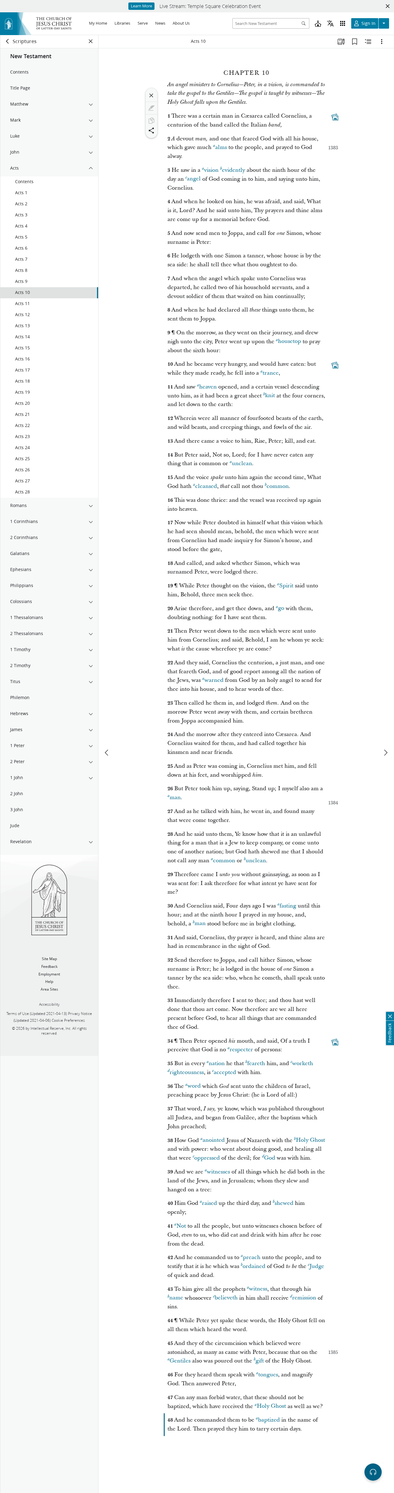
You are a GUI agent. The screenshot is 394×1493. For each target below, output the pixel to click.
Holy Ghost (310, 1140)
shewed (284, 1203)
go (281, 608)
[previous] (107, 752)
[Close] (151, 95)
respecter (241, 1049)
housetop (289, 341)
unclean (242, 463)
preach (251, 1257)
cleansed (206, 486)
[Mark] (151, 108)
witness (258, 1289)
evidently (233, 170)
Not (181, 1226)
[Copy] (151, 121)
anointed (214, 1140)
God (269, 1158)
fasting (287, 906)
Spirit (286, 586)
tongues (268, 1374)
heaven (208, 387)
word (194, 1086)
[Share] (151, 130)
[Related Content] (368, 41)
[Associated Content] (335, 117)
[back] (8, 41)
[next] (385, 752)
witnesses (218, 1172)
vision (211, 170)
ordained (254, 1266)
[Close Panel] (91, 41)
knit (270, 396)
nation (217, 1063)
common (278, 486)
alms (221, 147)
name (176, 1298)
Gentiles (180, 1361)
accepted (225, 1072)
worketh (302, 1063)
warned (213, 680)
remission (304, 1298)
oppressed (207, 1158)
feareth (256, 1063)
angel (194, 179)
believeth (226, 1298)
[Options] (382, 41)
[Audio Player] (373, 1472)
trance (271, 373)
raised (209, 1203)
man (175, 797)
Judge (316, 1266)
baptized (269, 1420)
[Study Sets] (341, 41)
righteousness (187, 1072)
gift (259, 1361)
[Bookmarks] (354, 41)
